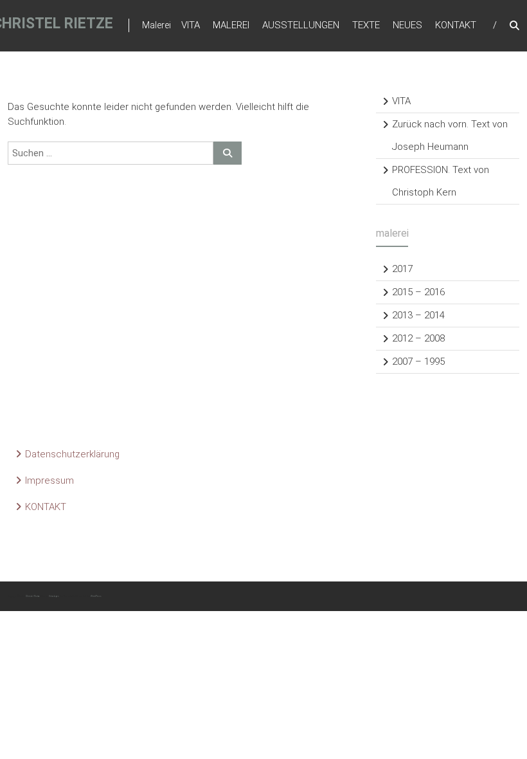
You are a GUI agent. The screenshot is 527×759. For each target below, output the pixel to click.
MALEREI (231, 25)
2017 (402, 269)
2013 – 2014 (418, 315)
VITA (190, 25)
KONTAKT (455, 25)
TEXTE (366, 25)
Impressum (49, 480)
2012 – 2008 (418, 338)
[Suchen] (227, 153)
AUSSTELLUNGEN (300, 25)
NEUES (407, 25)
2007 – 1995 (418, 361)
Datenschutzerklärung (72, 454)
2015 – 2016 (418, 292)
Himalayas (54, 596)
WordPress (96, 596)
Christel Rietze (33, 596)
